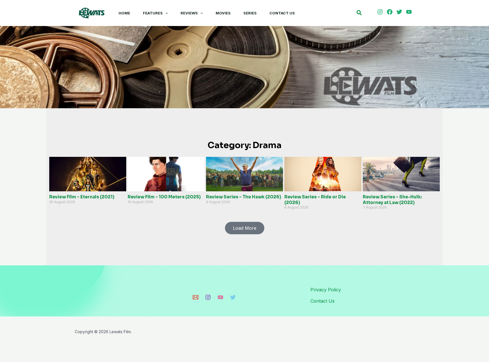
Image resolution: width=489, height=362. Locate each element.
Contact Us (282, 13)
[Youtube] (220, 297)
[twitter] (400, 12)
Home (124, 13)
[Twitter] (233, 297)
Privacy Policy (325, 289)
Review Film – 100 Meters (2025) (164, 197)
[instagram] (380, 12)
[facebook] (390, 12)
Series (250, 13)
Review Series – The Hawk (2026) (243, 197)
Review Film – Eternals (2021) (81, 197)
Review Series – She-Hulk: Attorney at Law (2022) (392, 199)
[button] (165, 13)
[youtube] (409, 12)
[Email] (195, 297)
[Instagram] (208, 297)
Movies (223, 13)
